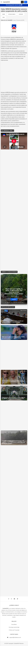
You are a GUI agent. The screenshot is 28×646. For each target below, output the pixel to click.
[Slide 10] (22, 302)
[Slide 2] (7, 302)
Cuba (3, 17)
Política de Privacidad (14, 630)
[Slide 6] (15, 302)
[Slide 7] (16, 302)
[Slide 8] (18, 302)
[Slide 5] (13, 302)
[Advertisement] (14, 76)
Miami (3, 14)
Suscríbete (14, 624)
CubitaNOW (6, 2)
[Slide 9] (20, 302)
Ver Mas (14, 299)
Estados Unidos (11, 14)
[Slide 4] (11, 302)
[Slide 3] (9, 302)
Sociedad (21, 14)
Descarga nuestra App (14, 627)
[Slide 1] (5, 302)
